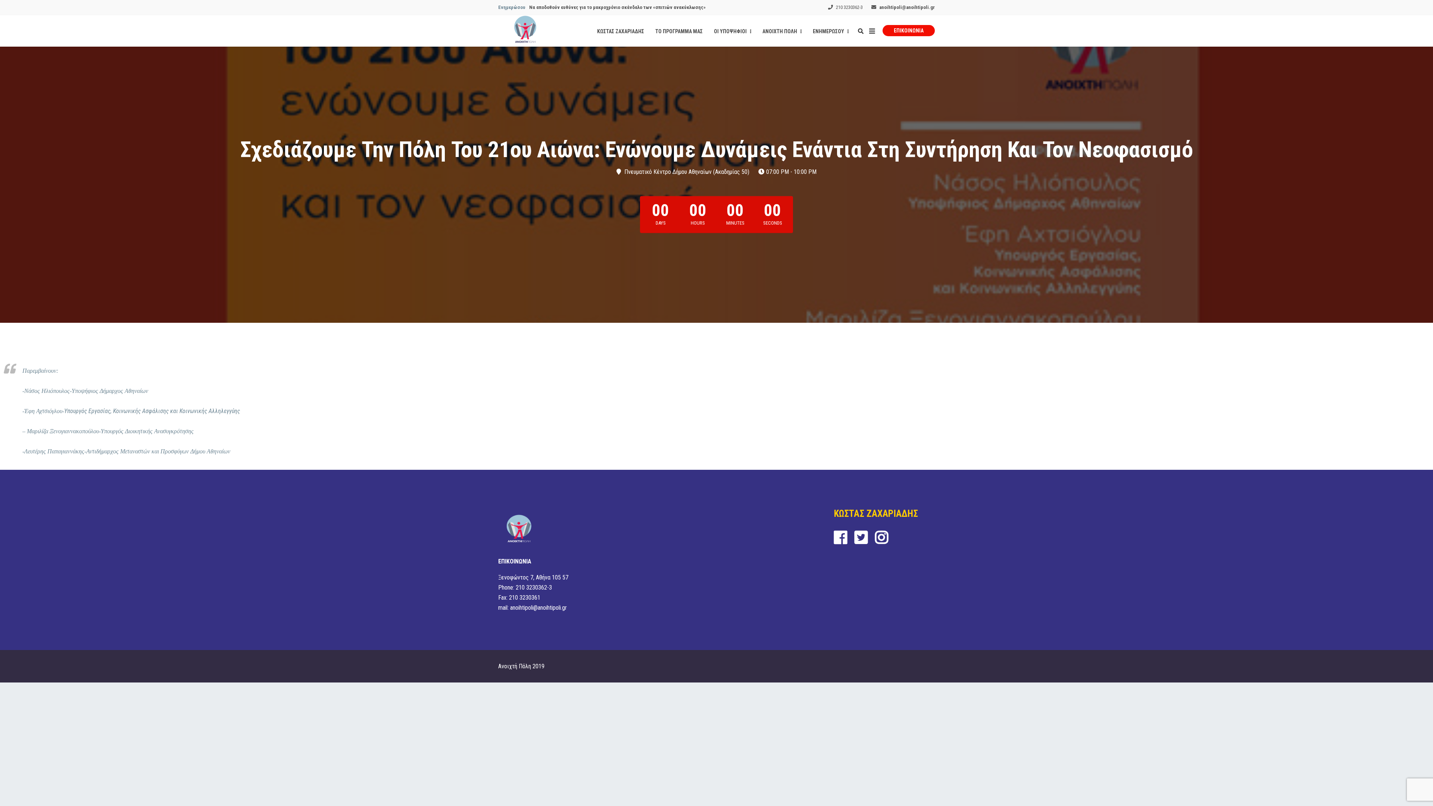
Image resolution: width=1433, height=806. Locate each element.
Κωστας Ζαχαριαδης (620, 31)
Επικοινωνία (909, 31)
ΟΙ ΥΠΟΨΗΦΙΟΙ (731, 31)
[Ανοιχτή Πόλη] (525, 31)
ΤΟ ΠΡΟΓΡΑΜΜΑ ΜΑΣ (679, 31)
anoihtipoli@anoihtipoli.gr (907, 7)
